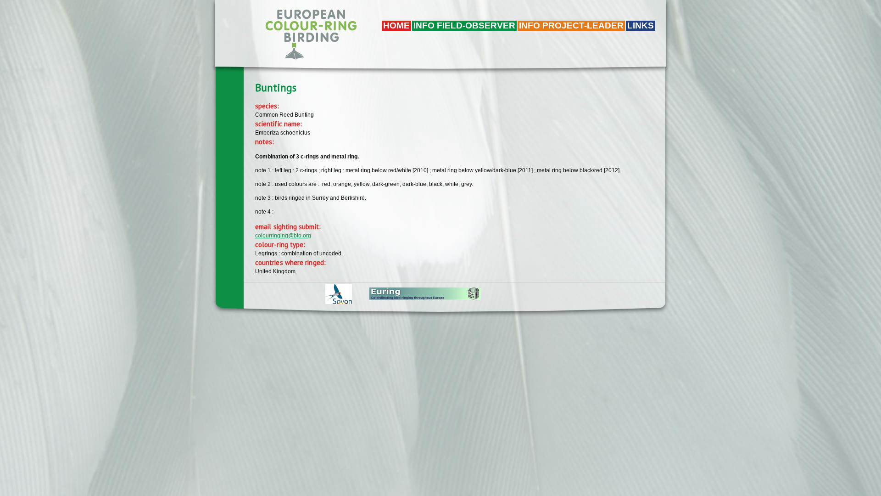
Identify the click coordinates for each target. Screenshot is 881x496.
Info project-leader (571, 25)
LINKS (640, 25)
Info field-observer (464, 25)
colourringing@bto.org (283, 235)
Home (396, 25)
